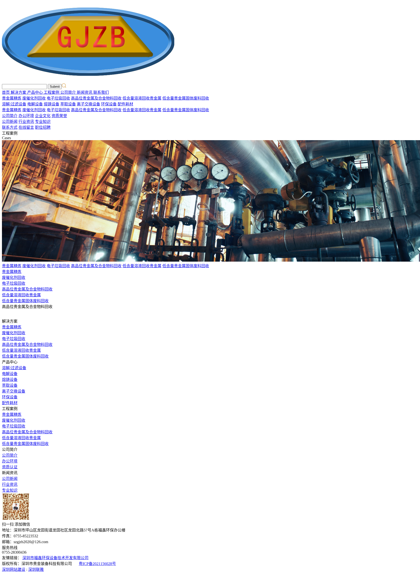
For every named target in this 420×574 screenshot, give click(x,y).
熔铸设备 (51, 104)
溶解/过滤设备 (14, 104)
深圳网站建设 (13, 569)
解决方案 (19, 92)
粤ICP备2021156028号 (97, 564)
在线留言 (26, 127)
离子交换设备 (88, 104)
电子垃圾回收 (58, 98)
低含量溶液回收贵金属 (141, 98)
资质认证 (10, 467)
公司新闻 (10, 122)
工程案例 (52, 92)
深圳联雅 (36, 569)
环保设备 (109, 104)
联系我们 (101, 92)
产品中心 (35, 92)
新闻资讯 (85, 92)
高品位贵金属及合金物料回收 (96, 98)
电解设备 (35, 104)
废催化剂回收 (34, 98)
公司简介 (68, 92)
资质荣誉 (59, 116)
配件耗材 (125, 104)
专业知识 (43, 122)
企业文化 (43, 116)
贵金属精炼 (11, 98)
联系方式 (10, 127)
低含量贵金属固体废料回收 (185, 98)
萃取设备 (68, 104)
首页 (6, 92)
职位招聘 (43, 127)
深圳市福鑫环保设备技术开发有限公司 (55, 558)
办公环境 (26, 116)
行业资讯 (26, 122)
